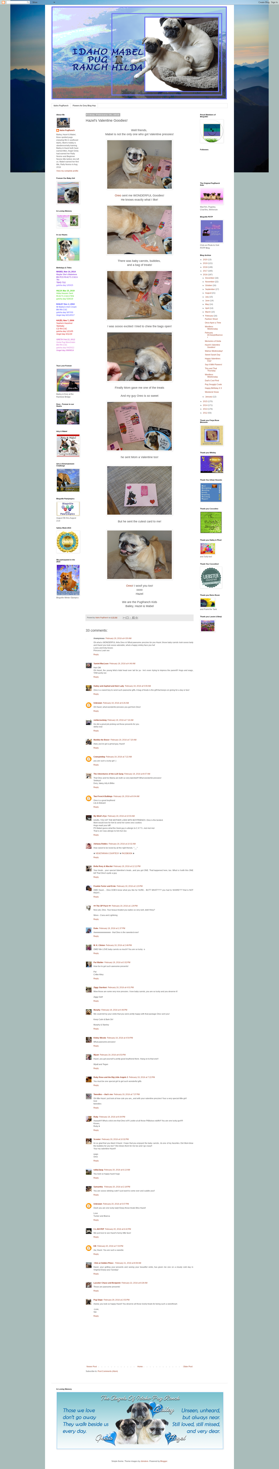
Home (140, 1366)
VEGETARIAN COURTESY (107, 853)
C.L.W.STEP (98, 1229)
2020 (205, 259)
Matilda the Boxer (101, 740)
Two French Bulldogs (103, 796)
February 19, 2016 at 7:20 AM (123, 740)
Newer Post (92, 1366)
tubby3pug (98, 1170)
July (207, 297)
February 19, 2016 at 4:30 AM (118, 638)
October (209, 285)
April (207, 308)
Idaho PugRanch (61, 106)
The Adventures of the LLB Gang (108, 774)
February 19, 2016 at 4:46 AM (122, 663)
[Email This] (124, 617)
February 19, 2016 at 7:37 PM (127, 1094)
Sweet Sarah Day (212, 355)
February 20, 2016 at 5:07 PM (116, 1204)
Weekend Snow (212, 392)
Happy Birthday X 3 (213, 388)
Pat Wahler (98, 962)
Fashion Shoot (211, 319)
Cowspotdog (99, 757)
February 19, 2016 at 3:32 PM (117, 962)
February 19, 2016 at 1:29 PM (125, 906)
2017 (205, 271)
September (210, 289)
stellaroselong (100, 720)
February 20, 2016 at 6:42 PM (118, 1229)
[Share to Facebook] (133, 617)
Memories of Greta (213, 341)
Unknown (97, 703)
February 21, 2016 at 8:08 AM (128, 1263)
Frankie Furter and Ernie (104, 886)
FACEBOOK (127, 853)
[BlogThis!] (127, 617)
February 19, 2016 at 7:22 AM (119, 757)
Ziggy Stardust (100, 987)
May (207, 304)
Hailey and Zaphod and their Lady (108, 686)
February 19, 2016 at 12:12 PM (127, 866)
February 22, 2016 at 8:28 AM (134, 1283)
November (210, 282)
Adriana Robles (100, 844)
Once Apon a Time (213, 323)
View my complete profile (67, 171)
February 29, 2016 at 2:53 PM (116, 1300)
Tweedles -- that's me (103, 1094)
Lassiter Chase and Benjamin (107, 1283)
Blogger (163, 1461)
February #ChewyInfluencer (214, 335)
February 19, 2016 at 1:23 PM (130, 886)
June (207, 300)
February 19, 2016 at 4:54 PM (120, 1038)
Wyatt (96, 1055)
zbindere (144, 1461)
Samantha (98, 1187)
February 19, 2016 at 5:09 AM (138, 686)
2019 (205, 263)
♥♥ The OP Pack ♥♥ (102, 906)
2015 (205, 401)
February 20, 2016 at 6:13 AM (117, 1170)
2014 (205, 405)
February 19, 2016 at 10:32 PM (115, 1139)
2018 (205, 267)
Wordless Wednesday (211, 327)
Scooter (97, 1139)
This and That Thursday (211, 369)
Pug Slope (98, 1300)
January (209, 397)
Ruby (95, 1117)
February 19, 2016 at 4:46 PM (114, 1010)
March (208, 312)
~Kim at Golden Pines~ (103, 1263)
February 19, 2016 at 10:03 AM (121, 816)
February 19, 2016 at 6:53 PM (113, 1055)
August (208, 293)
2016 (205, 274)
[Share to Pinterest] (136, 617)
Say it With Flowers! (213, 364)
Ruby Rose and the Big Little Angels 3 (110, 1077)
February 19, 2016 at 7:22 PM (142, 1077)
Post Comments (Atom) (108, 1371)
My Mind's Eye (100, 816)
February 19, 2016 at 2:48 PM (119, 945)
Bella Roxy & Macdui (103, 866)
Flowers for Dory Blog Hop (84, 106)
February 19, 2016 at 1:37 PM (112, 928)
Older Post (187, 1366)
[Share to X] (130, 617)
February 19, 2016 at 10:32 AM (122, 844)
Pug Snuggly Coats (213, 384)
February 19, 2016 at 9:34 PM (112, 1117)
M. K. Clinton (99, 945)
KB (94, 1246)
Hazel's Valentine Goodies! (212, 346)
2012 (205, 413)
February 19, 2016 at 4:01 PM (121, 987)
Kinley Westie (99, 1038)
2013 (205, 409)
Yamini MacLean (100, 663)
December (210, 278)
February (209, 316)
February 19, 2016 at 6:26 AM (116, 703)
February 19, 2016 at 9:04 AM (126, 796)
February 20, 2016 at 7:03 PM (110, 1246)
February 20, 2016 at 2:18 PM (117, 1187)
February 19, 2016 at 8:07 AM (137, 774)
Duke (95, 928)
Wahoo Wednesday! (214, 351)
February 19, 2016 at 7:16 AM (120, 720)
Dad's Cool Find (212, 380)
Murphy (96, 1010)
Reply (96, 654)
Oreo (118, 195)
